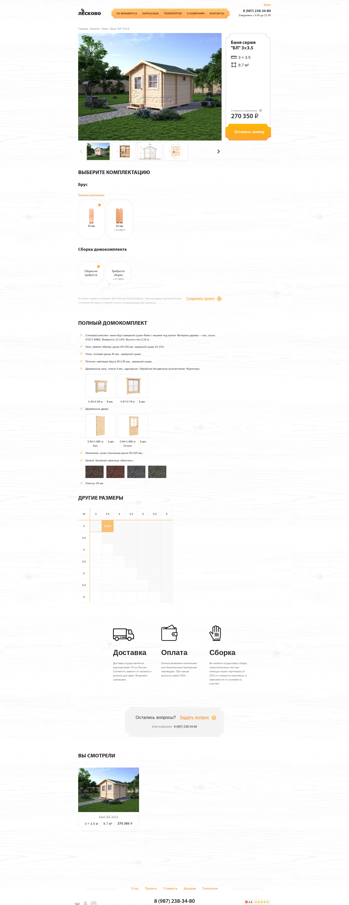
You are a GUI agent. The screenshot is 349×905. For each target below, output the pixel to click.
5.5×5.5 (155, 585)
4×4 (119, 549)
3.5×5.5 (155, 537)
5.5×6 (166, 585)
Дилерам (190, 888)
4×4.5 (131, 549)
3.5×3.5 (107, 537)
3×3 (96, 526)
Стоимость (170, 888)
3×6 (167, 526)
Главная (83, 28)
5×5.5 (155, 573)
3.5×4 (119, 537)
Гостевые (122, 38)
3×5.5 (155, 526)
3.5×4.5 (131, 537)
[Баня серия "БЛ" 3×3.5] (150, 86)
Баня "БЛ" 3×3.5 (108, 816)
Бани (105, 28)
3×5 (143, 526)
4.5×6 (166, 561)
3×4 (119, 526)
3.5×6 (166, 537)
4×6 (167, 549)
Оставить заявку (249, 132)
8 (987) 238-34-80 (257, 11)
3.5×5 (143, 537)
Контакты (217, 13)
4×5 (143, 549)
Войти (267, 4)
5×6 (167, 573)
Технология (173, 13)
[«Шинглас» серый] (136, 471)
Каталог (95, 28)
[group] (98, 151)
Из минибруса (127, 13)
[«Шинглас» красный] (115, 471)
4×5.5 (155, 549)
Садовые (122, 29)
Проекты (151, 888)
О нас (135, 888)
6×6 (167, 596)
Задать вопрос (194, 717)
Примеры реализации (91, 195)
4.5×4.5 (131, 561)
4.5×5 (143, 561)
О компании (195, 13)
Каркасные (150, 13)
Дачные (121, 33)
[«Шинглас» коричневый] (94, 471)
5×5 (143, 573)
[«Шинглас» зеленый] (157, 471)
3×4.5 (131, 526)
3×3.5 (107, 526)
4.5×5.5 (155, 561)
